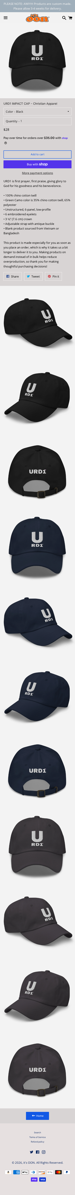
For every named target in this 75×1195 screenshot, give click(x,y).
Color (9, 112)
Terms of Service (37, 1137)
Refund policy (37, 1141)
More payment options (37, 173)
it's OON (29, 1163)
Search (37, 1132)
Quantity (11, 121)
